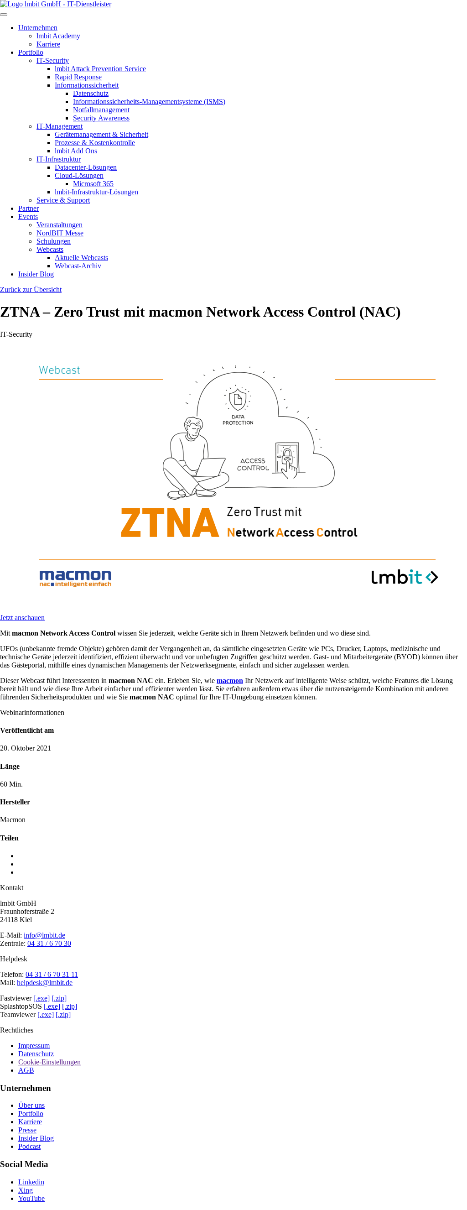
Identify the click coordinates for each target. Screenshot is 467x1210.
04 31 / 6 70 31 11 (52, 974)
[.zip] (59, 998)
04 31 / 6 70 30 (49, 943)
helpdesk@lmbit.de (45, 982)
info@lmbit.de (44, 935)
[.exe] (41, 998)
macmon (230, 680)
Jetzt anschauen (22, 617)
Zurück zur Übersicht (31, 289)
